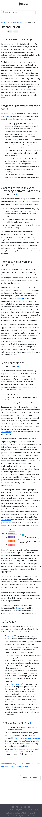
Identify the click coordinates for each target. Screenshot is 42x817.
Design (18, 608)
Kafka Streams (11, 349)
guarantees (6, 431)
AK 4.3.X (4, 22)
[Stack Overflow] (21, 807)
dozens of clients (28, 341)
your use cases (16, 201)
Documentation (14, 735)
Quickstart (17, 730)
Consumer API (14, 647)
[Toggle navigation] (3, 4)
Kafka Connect (17, 298)
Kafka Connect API (15, 684)
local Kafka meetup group (20, 749)
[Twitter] (17, 807)
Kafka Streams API (15, 655)
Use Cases (26, 741)
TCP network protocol (25, 275)
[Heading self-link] (33, 39)
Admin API (12, 636)
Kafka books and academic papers (26, 738)
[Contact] (13, 807)
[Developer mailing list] (29, 807)
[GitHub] (25, 807)
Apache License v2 (31, 811)
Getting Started (16, 22)
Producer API (13, 641)
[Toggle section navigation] (38, 12)
